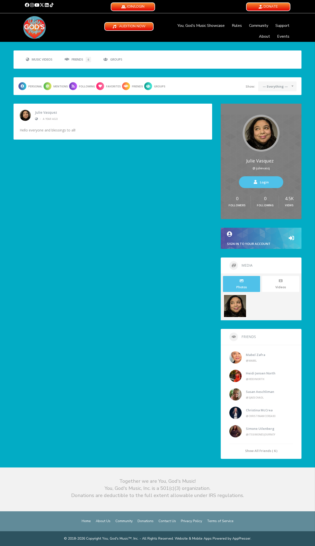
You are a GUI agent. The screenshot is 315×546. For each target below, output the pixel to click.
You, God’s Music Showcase (201, 25)
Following (87, 86)
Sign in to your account (248, 243)
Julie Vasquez (46, 112)
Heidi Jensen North (260, 373)
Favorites (113, 86)
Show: (250, 86)
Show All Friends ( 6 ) (261, 451)
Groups (116, 59)
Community (258, 25)
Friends (80, 59)
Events (283, 36)
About (264, 36)
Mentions (60, 86)
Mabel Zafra (255, 355)
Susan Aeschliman (260, 391)
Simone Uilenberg (260, 428)
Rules (237, 25)
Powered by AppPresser (232, 538)
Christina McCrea (259, 410)
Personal (35, 86)
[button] (27, 4)
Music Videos (42, 59)
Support (282, 25)
